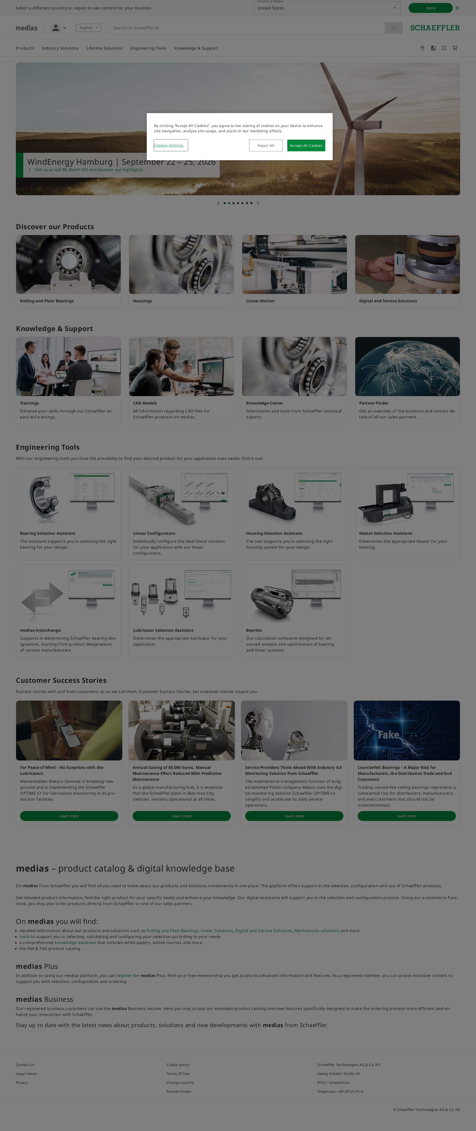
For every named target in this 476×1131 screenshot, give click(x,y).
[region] (240, 136)
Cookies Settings (169, 145)
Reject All (266, 145)
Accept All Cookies (306, 145)
